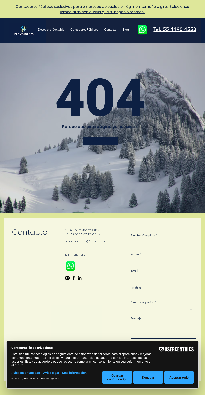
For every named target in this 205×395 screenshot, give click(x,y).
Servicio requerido (142, 302)
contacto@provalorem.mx (92, 241)
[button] (51, 30)
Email (134, 270)
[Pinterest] (67, 278)
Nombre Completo (143, 235)
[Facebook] (73, 278)
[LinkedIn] (79, 278)
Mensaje (136, 318)
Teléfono (136, 287)
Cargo (135, 253)
